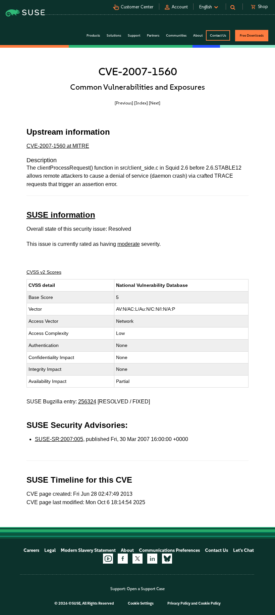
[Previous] (124, 102)
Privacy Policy (178, 603)
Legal (50, 550)
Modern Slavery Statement (88, 550)
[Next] (154, 102)
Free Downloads (252, 35)
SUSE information (60, 214)
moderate (128, 244)
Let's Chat (243, 550)
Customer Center (137, 6)
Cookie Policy (209, 603)
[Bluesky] (167, 559)
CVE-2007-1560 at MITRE (57, 146)
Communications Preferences (169, 550)
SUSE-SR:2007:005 (59, 439)
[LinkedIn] (152, 559)
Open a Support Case (146, 588)
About (127, 550)
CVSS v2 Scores (43, 272)
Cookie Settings (141, 603)
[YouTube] (108, 559)
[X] (137, 559)
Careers (31, 550)
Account (180, 6)
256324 (87, 401)
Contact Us (218, 35)
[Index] (141, 102)
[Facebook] (123, 559)
